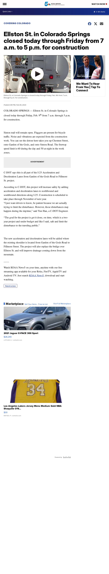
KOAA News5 (36, 275)
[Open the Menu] (4, 4)
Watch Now (99, 4)
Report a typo (10, 286)
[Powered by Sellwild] (67, 457)
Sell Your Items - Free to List (36, 304)
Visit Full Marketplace (62, 304)
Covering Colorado (17, 23)
